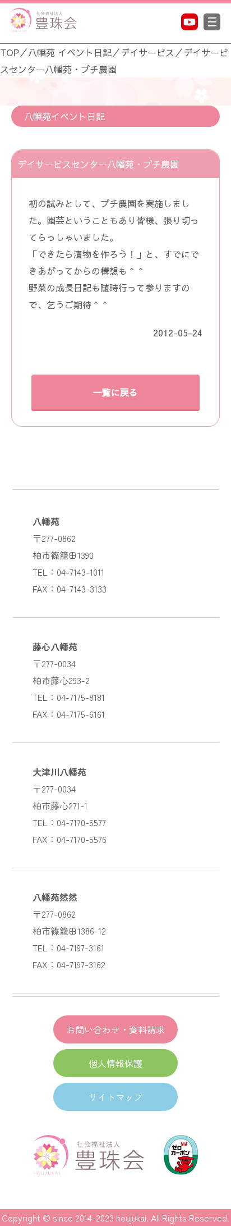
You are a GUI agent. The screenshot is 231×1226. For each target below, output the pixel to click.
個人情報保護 (115, 1063)
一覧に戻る (115, 392)
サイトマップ (115, 1097)
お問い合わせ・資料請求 (115, 1029)
